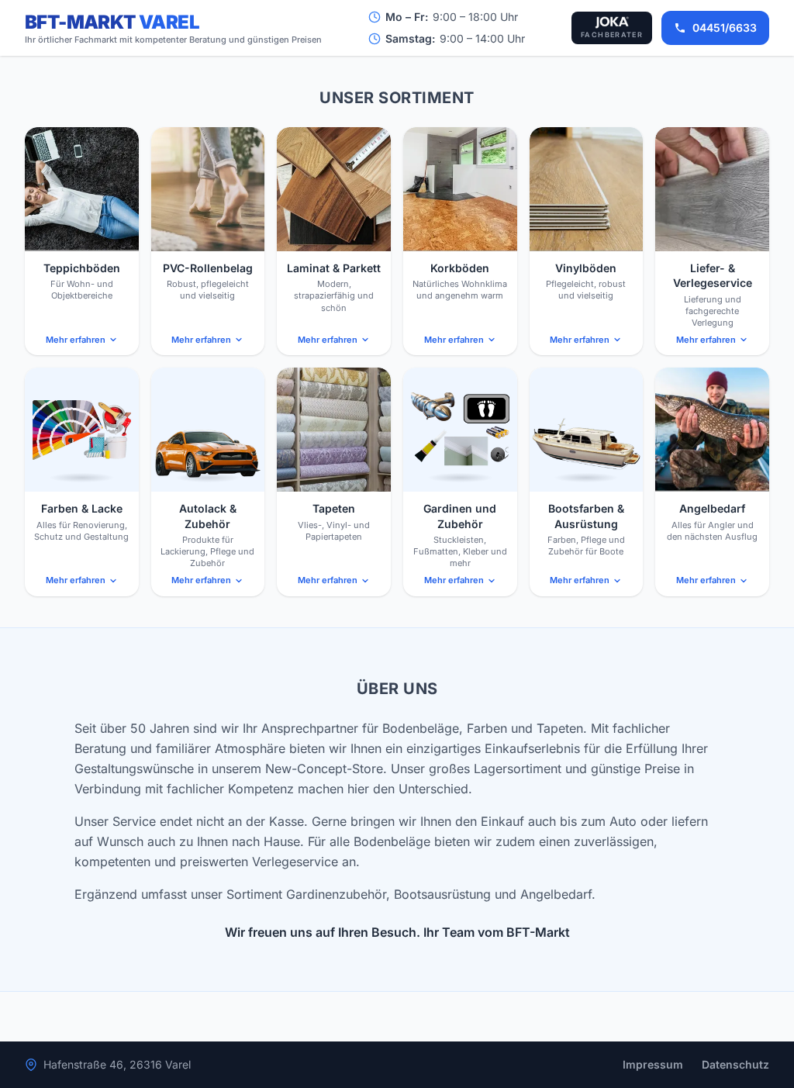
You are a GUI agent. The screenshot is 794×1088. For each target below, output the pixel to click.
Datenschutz (735, 1064)
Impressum (653, 1064)
